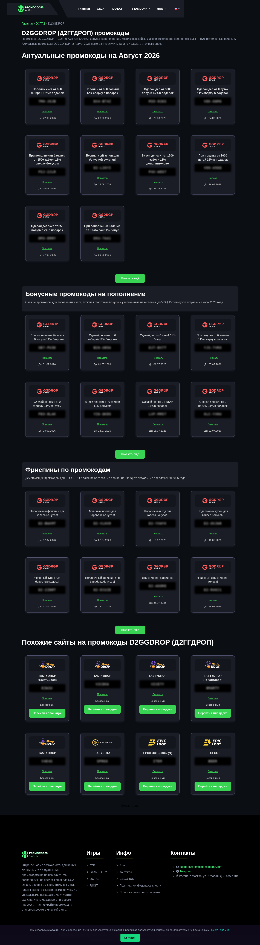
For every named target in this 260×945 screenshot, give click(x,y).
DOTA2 (117, 8)
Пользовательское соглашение (140, 892)
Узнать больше (220, 929)
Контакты (126, 872)
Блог (123, 865)
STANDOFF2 (98, 872)
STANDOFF (139, 8)
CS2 (100, 8)
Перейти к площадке (47, 713)
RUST (161, 8)
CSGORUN (127, 878)
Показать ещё (130, 278)
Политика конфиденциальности (140, 885)
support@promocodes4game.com (201, 866)
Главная (84, 8)
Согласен (130, 937)
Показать (47, 111)
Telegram (185, 871)
